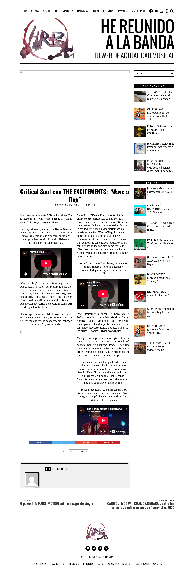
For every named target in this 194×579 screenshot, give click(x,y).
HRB (92, 204)
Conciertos (113, 563)
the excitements (78, 451)
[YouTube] (161, 11)
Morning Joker (143, 563)
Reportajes (127, 563)
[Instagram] (166, 11)
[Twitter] (156, 11)
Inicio (34, 563)
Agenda (55, 563)
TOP (63, 563)
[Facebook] (151, 11)
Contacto (157, 563)
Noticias (44, 563)
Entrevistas (88, 563)
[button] (171, 73)
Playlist (101, 563)
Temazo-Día (73, 563)
